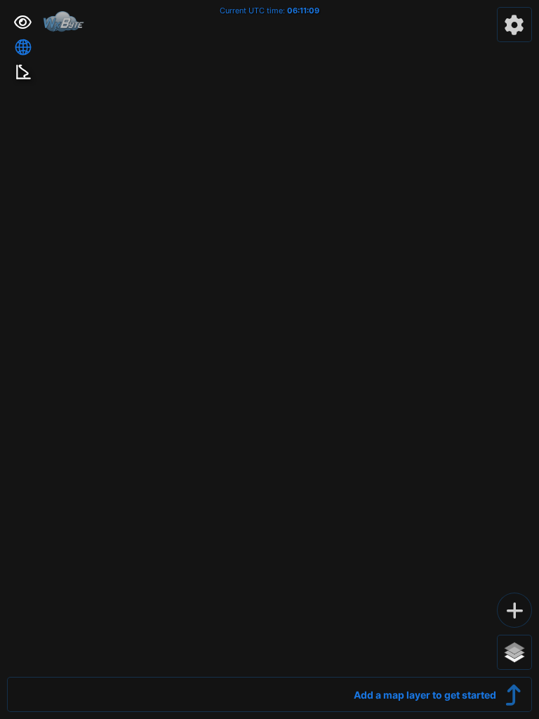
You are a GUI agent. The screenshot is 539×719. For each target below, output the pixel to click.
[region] (269, 359)
